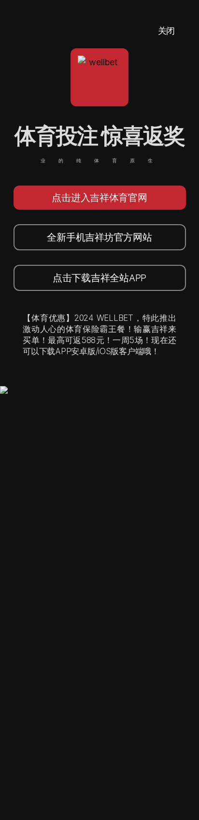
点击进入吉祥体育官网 (99, 197)
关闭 (166, 31)
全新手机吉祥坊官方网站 (99, 237)
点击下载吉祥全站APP (99, 278)
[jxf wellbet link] (32, 392)
